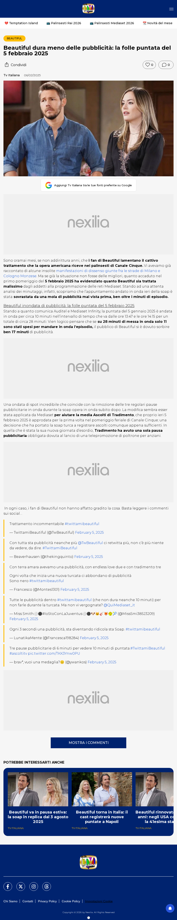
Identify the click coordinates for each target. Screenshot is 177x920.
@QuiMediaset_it (119, 605)
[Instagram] (31, 884)
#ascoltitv (18, 653)
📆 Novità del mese (157, 23)
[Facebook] (5, 884)
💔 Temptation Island (21, 23)
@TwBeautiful (90, 543)
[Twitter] (18, 884)
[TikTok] (44, 884)
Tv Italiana (11, 75)
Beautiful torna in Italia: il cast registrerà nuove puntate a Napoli (102, 817)
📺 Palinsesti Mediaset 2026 (112, 23)
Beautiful (14, 38)
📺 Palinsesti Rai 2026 (63, 23)
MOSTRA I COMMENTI (89, 743)
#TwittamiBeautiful (60, 548)
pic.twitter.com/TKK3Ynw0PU (54, 653)
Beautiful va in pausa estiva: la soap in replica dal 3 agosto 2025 (38, 817)
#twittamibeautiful (82, 524)
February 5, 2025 (89, 532)
